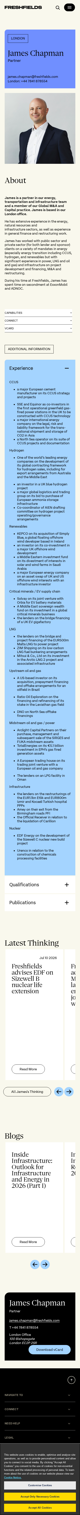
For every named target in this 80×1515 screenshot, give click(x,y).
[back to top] (71, 1380)
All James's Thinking (27, 1092)
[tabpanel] (40, 1015)
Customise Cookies (40, 1485)
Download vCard (49, 1349)
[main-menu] (69, 7)
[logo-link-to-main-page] (23, 8)
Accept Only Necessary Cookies (40, 1496)
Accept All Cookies (39, 1507)
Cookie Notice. (13, 1477)
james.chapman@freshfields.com (33, 77)
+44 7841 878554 (34, 81)
